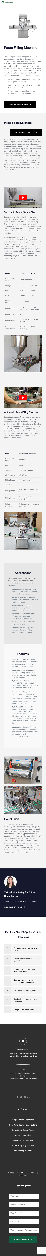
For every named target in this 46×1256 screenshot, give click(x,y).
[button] (23, 949)
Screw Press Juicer (23, 1135)
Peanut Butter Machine (23, 1140)
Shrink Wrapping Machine (23, 1145)
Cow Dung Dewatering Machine (23, 1125)
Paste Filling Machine (23, 1150)
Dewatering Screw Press (23, 1130)
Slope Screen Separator (23, 1120)
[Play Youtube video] (23, 197)
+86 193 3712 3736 (14, 907)
